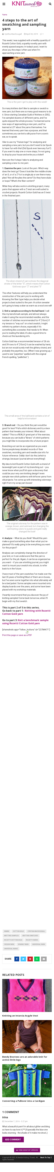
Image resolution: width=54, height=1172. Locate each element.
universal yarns (11, 949)
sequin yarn (9, 944)
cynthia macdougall (36, 931)
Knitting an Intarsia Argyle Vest (20, 1015)
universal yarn (38, 944)
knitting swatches (30, 935)
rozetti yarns (32, 940)
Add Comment (13, 1139)
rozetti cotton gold (13, 940)
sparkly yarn (23, 944)
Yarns (4, 15)
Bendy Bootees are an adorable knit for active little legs (24, 1058)
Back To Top (45, 1157)
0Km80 (6, 931)
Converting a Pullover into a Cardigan (23, 1100)
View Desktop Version (28, 1150)
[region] (27, 656)
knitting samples (11, 935)
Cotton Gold (18, 931)
